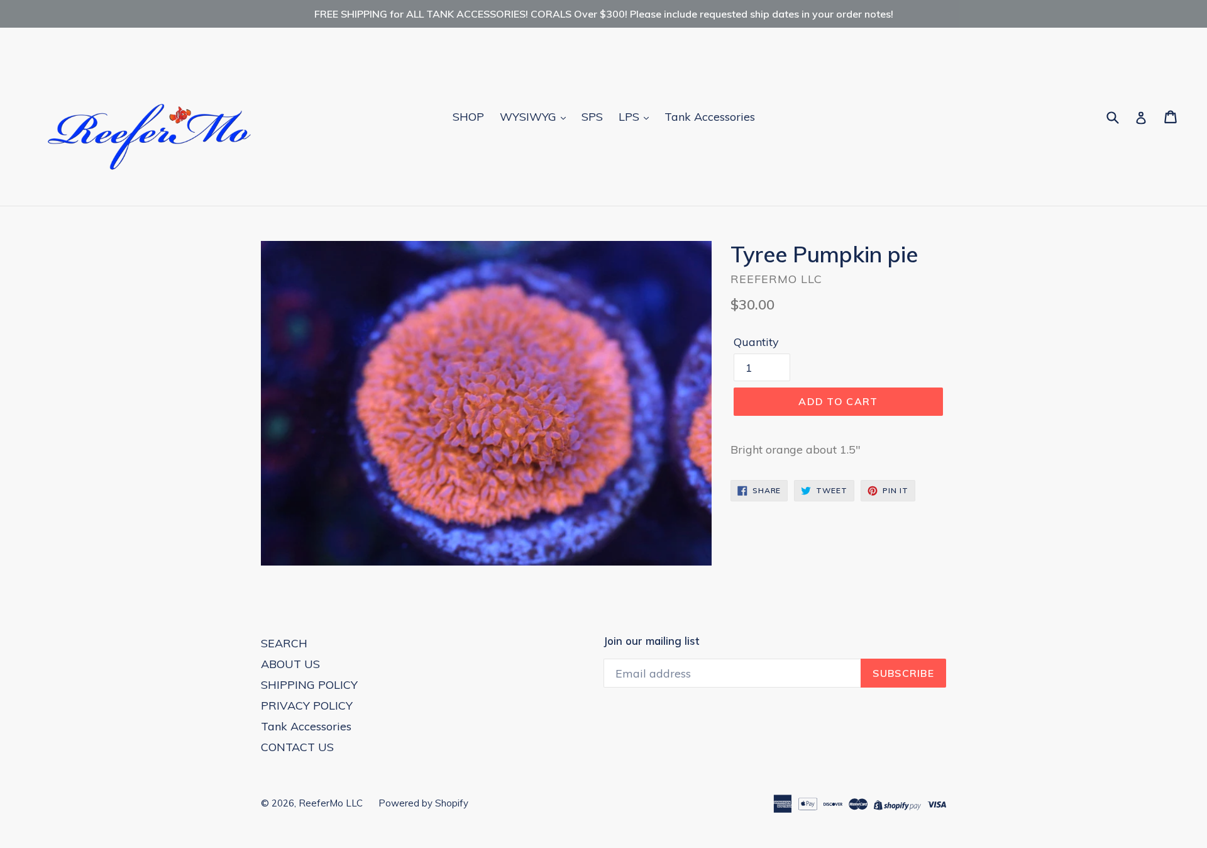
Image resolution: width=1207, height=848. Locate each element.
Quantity (756, 342)
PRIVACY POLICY (307, 705)
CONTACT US (297, 747)
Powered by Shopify (423, 803)
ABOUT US (290, 664)
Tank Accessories (709, 116)
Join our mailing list (651, 641)
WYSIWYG (529, 116)
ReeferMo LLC (331, 803)
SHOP (468, 116)
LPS (630, 116)
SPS (592, 116)
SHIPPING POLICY (309, 685)
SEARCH (284, 643)
